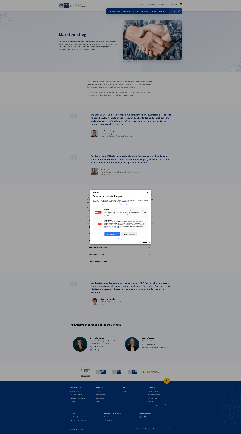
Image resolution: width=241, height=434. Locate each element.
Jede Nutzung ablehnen (120, 239)
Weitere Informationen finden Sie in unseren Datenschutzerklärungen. (114, 205)
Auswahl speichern (129, 234)
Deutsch (95, 192)
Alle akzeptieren (112, 234)
